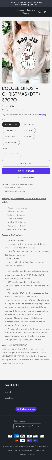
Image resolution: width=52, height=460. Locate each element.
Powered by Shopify (29, 446)
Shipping (5, 110)
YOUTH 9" (28, 130)
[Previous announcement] (5, 4)
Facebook (9, 398)
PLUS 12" (28, 136)
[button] (5, 12)
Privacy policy (13, 450)
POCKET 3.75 (11, 124)
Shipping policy (40, 450)
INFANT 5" (29, 124)
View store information (15, 191)
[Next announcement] (47, 4)
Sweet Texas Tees (16, 446)
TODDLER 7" (10, 130)
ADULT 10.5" (11, 136)
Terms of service (26, 450)
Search (8, 392)
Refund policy (44, 446)
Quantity (5, 148)
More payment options (26, 177)
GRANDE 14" (11, 142)
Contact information (27, 454)
